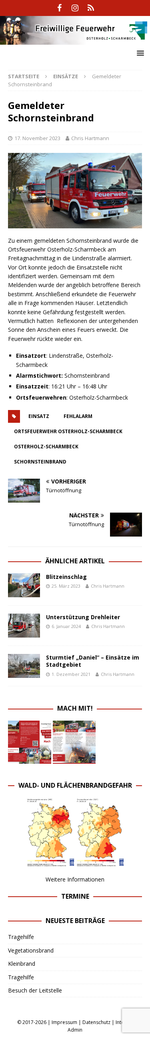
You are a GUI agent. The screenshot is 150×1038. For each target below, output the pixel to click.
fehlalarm (78, 416)
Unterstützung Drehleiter (83, 617)
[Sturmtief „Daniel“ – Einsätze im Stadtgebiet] (24, 666)
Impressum (64, 1022)
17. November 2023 (37, 138)
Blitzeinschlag (66, 576)
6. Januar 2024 (66, 626)
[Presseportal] (91, 8)
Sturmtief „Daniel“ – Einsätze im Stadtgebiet (92, 661)
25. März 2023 (66, 586)
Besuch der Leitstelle (35, 990)
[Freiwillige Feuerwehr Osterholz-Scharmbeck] (75, 40)
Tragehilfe (21, 937)
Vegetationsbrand (31, 950)
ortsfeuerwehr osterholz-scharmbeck (68, 431)
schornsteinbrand (40, 461)
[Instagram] (75, 8)
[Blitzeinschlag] (24, 585)
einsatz (38, 416)
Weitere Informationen (75, 879)
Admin (75, 1029)
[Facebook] (59, 8)
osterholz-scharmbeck (46, 446)
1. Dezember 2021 (71, 674)
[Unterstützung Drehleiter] (24, 626)
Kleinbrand (21, 963)
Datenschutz (96, 1022)
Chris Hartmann (90, 138)
